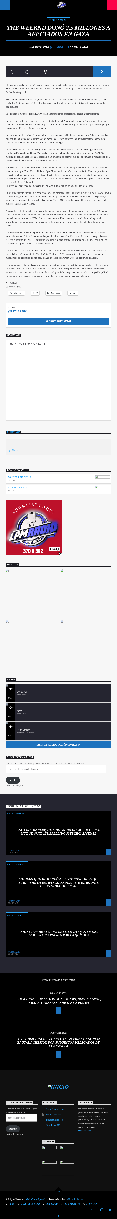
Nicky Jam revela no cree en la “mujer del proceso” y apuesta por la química (59, 933)
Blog (11, 1204)
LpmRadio (13, 432)
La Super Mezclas (19, 477)
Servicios (91, 1204)
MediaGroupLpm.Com (37, 1199)
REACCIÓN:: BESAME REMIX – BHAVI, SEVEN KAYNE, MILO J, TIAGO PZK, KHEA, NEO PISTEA (59, 1000)
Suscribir (13, 780)
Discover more (84, 1131)
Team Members (72, 1204)
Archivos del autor (58, 321)
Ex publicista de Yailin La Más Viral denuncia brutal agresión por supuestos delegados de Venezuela (59, 1042)
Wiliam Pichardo (75, 1199)
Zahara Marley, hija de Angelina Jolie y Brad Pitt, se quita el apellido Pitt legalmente (59, 831)
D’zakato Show (17, 487)
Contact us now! (30, 1204)
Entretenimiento (58, 20)
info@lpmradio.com (54, 1120)
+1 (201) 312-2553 (54, 1114)
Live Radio (52, 1204)
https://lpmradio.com (55, 1109)
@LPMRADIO (59, 47)
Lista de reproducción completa (58, 744)
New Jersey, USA (54, 1125)
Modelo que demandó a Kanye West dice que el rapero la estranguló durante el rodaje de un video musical (59, 882)
